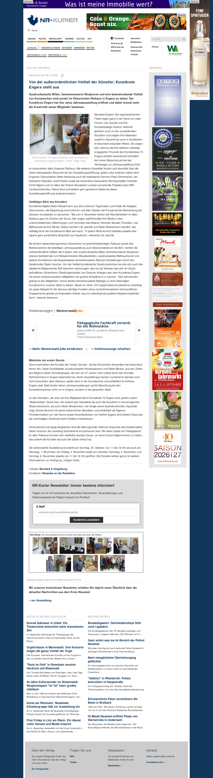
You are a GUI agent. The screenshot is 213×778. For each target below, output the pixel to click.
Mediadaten (136, 41)
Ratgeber (67, 47)
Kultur (80, 38)
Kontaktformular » (155, 762)
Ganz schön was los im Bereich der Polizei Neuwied (116, 642)
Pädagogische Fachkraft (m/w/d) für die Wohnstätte (103, 324)
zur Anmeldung (41, 600)
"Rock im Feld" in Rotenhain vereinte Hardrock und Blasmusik (51, 666)
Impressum (136, 50)
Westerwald (36, 55)
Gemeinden (79, 47)
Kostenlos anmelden (86, 519)
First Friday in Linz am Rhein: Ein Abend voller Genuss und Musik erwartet (54, 722)
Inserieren (135, 38)
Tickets (155, 46)
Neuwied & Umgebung (53, 469)
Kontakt (134, 54)
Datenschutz (137, 46)
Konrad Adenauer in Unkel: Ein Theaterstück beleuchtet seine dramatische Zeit (55, 626)
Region (31, 38)
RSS (72, 756)
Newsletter (116, 50)
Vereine (69, 38)
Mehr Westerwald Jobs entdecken (57, 349)
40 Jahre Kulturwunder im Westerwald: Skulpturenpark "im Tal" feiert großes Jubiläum (52, 685)
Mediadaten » (115, 765)
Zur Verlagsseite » (41, 768)
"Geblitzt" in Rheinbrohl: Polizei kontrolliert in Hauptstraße (109, 680)
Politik (42, 38)
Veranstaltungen (50, 47)
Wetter (90, 47)
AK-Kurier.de (117, 43)
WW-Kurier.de (117, 46)
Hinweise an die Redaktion (58, 473)
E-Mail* (40, 506)
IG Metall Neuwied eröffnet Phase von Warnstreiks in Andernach (112, 718)
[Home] (29, 29)
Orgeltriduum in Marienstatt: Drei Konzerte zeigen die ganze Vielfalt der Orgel (55, 649)
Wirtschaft (55, 38)
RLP (89, 38)
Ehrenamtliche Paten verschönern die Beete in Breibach (112, 701)
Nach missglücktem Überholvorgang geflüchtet (112, 659)
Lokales (32, 47)
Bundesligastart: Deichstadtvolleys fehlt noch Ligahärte (114, 625)
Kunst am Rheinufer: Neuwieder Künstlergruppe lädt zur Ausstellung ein (53, 705)
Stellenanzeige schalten (112, 349)
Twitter (73, 762)
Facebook (119, 38)
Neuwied (44, 67)
